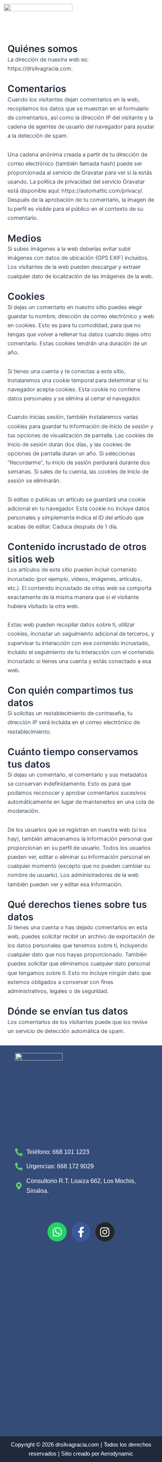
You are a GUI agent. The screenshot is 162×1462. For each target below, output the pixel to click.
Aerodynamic (117, 1454)
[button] (145, 49)
